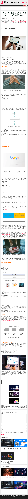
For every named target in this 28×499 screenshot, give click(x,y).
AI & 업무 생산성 (4, 495)
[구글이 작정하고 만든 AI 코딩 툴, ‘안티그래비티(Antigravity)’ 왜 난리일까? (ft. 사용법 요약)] (20, 485)
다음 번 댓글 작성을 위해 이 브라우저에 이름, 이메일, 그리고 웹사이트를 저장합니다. (13, 432)
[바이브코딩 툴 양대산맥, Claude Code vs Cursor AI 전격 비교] (20, 443)
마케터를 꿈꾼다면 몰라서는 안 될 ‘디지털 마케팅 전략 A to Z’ (7, 406)
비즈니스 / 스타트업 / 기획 (22, 495)
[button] (1, 5)
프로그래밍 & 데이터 (15, 495)
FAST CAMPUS (3, 463)
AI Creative (11, 495)
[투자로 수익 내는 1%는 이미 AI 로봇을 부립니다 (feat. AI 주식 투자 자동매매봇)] (20, 472)
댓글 (2, 413)
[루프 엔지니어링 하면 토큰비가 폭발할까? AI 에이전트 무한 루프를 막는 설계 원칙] (7, 472)
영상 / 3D (14, 496)
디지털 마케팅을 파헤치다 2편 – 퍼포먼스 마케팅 (10, 320)
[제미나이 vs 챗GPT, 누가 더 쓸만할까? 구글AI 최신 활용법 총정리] (7, 456)
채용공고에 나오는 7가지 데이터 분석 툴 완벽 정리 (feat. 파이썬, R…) (21, 406)
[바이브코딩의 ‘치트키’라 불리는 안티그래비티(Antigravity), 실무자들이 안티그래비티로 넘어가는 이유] (7, 443)
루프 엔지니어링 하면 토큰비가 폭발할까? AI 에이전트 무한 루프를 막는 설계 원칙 (7, 478)
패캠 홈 (26, 5)
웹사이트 (2, 429)
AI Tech (8, 495)
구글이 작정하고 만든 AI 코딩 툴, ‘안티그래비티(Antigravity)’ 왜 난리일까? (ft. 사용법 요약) (20, 491)
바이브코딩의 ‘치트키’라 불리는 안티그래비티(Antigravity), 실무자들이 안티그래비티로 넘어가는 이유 (7, 449)
